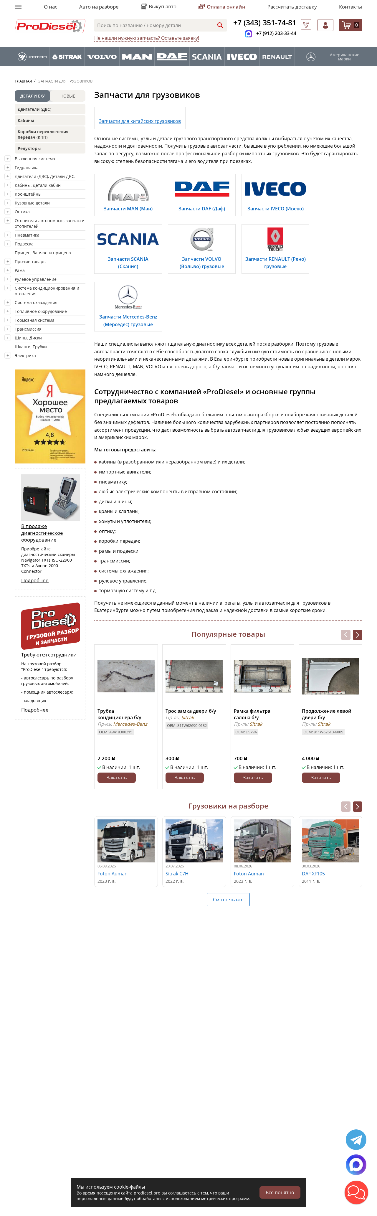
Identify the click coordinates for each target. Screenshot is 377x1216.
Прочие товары (31, 261)
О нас (50, 6)
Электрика (25, 355)
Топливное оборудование (41, 311)
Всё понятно (280, 1192)
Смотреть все (228, 899)
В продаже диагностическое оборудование (42, 533)
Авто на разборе (99, 6)
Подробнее (35, 580)
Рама (20, 270)
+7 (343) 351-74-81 (264, 22)
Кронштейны (28, 194)
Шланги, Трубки (31, 346)
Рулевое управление (36, 279)
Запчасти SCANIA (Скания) (128, 263)
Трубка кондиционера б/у (119, 714)
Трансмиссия (28, 329)
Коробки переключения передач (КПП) (43, 134)
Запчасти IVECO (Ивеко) (275, 208)
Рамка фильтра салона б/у (252, 714)
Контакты (350, 6)
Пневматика (27, 235)
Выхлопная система (35, 158)
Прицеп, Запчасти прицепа (43, 252)
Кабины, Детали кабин (38, 185)
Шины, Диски (28, 338)
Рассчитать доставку (292, 6)
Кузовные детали (32, 203)
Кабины (26, 120)
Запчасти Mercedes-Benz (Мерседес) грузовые (128, 321)
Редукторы (29, 148)
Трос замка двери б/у (191, 711)
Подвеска (24, 244)
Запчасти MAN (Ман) (128, 208)
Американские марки (344, 57)
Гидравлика (27, 167)
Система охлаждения (36, 302)
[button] (357, 635)
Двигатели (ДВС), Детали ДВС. (45, 176)
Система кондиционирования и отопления (47, 290)
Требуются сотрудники (49, 654)
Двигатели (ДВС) (34, 109)
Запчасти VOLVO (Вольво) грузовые (202, 263)
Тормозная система (34, 320)
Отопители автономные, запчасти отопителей (50, 223)
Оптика (22, 212)
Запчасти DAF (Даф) (201, 208)
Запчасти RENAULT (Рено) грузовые (275, 263)
